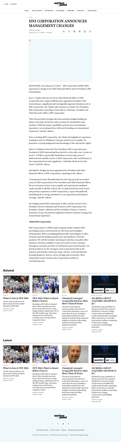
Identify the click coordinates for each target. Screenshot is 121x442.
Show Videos (92, 10)
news (31, 17)
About (26, 10)
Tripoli (86, 435)
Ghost (81, 435)
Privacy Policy (55, 430)
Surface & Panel (34, 30)
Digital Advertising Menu (76, 430)
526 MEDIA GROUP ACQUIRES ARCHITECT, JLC (104, 301)
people (64, 295)
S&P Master (49, 10)
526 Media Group (42, 430)
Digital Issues (37, 10)
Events (5, 295)
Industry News (97, 295)
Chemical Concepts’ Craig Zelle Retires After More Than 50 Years (75, 301)
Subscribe (70, 10)
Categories (60, 10)
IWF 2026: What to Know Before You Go (46, 299)
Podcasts (81, 10)
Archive (63, 430)
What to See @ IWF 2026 (15, 298)
